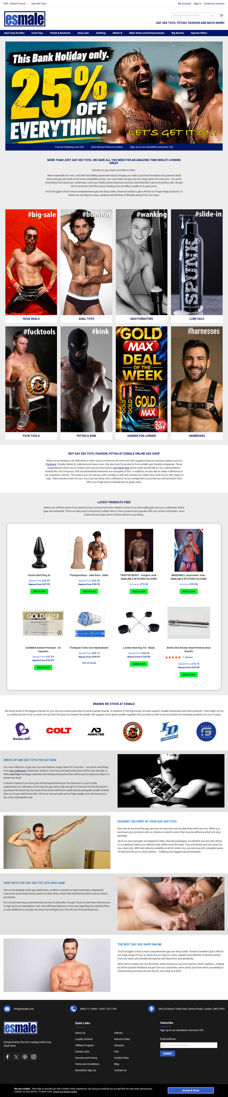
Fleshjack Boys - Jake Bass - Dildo (89, 575)
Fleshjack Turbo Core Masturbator (89, 647)
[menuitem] (14, 33)
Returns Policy (122, 1039)
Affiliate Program (84, 1045)
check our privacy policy (65, 1091)
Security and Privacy (86, 1057)
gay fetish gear (121, 467)
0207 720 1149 (108, 1008)
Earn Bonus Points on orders (107, 147)
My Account (184, 3)
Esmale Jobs (82, 1051)
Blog (116, 1064)
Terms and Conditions (87, 1064)
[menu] (114, 33)
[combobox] (193, 15)
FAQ (116, 1051)
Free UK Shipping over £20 (69, 147)
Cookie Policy (121, 1057)
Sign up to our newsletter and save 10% (151, 147)
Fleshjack (51, 464)
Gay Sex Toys (39, 3)
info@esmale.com (24, 1008)
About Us (80, 1032)
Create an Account (214, 3)
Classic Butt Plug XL (39, 575)
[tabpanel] (114, 92)
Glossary (119, 1045)
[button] (16, 4)
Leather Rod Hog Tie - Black (139, 647)
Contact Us (120, 1070)
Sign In (197, 3)
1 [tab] (114, 139)
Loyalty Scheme (84, 1039)
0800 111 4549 (88, 1008)
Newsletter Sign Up (85, 1070)
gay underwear (17, 770)
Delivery (118, 1032)
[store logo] (25, 18)
